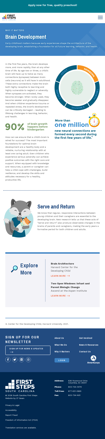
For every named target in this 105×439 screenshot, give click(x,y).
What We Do (61, 345)
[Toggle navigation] (99, 17)
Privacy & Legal (12, 405)
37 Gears (20, 398)
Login (61, 360)
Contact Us (85, 351)
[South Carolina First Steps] (20, 386)
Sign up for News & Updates (26, 349)
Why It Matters (14, 30)
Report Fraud (11, 415)
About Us (59, 338)
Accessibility (11, 410)
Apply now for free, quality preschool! (52, 5)
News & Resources (88, 345)
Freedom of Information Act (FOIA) (21, 420)
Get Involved (85, 338)
